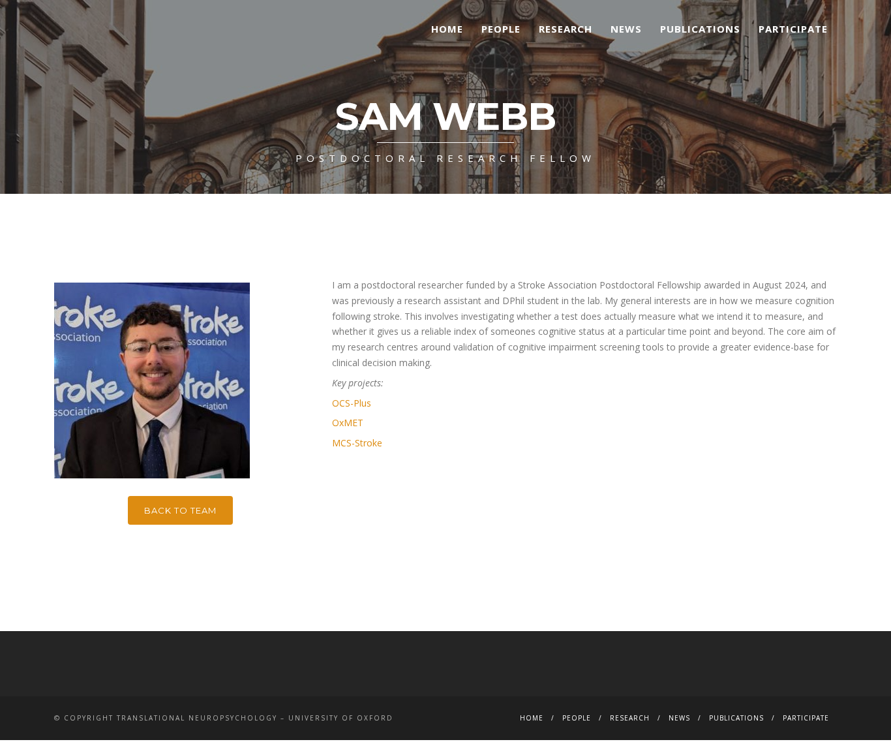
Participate (793, 28)
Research (565, 28)
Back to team (180, 510)
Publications (700, 28)
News (626, 28)
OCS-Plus (351, 403)
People (501, 28)
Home (447, 28)
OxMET (347, 422)
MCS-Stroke (357, 443)
